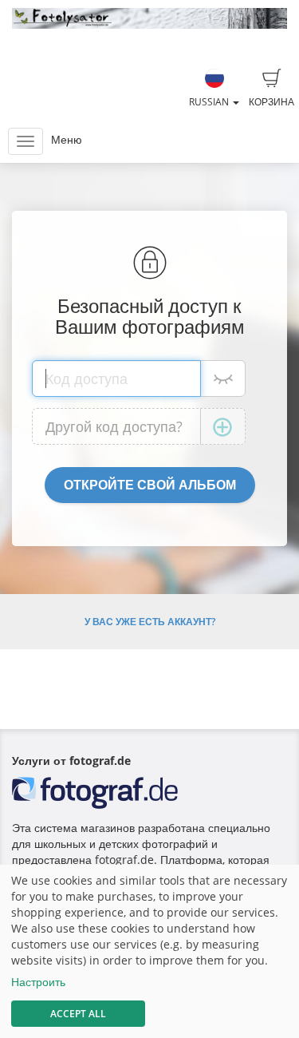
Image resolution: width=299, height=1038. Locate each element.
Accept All (78, 1013)
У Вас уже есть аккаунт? (150, 621)
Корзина (271, 102)
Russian (210, 102)
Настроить (38, 981)
